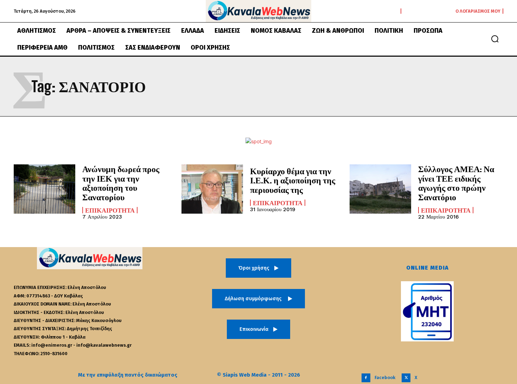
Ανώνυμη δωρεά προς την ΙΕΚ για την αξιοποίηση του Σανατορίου (120, 183)
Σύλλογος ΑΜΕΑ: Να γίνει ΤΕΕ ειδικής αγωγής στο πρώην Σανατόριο (456, 183)
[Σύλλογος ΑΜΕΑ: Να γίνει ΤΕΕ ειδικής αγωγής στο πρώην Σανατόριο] (380, 189)
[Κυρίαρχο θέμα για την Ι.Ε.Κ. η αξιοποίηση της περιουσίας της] (212, 189)
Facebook (385, 377)
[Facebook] (366, 377)
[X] (406, 377)
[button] (494, 38)
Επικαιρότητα (110, 210)
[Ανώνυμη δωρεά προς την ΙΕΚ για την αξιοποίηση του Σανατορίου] (44, 189)
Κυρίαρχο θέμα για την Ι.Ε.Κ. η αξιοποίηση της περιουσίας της (292, 180)
